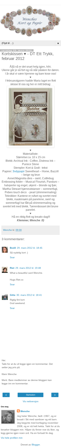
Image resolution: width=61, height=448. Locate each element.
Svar (12, 257)
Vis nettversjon (30, 401)
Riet (12, 268)
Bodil (13, 247)
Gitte (12, 295)
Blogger (36, 444)
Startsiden (30, 395)
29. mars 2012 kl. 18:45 (29, 247)
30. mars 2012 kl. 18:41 (29, 295)
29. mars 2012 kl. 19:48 (28, 268)
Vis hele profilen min (12, 437)
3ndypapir (19, 171)
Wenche (25, 411)
